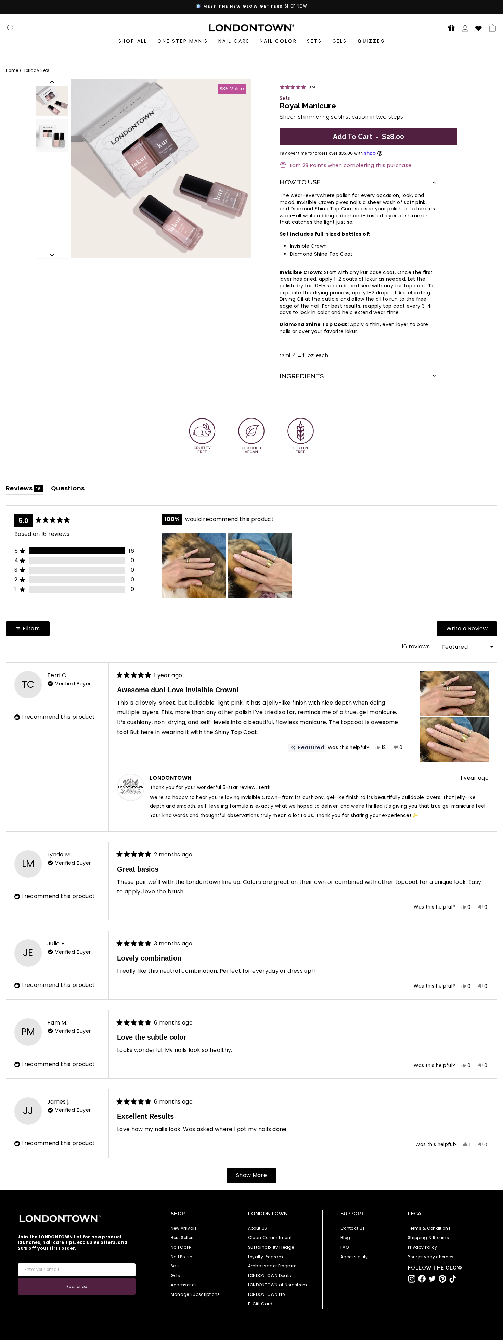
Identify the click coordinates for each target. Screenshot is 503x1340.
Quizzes (371, 41)
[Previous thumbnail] (52, 82)
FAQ (344, 1247)
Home (12, 70)
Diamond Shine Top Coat (321, 253)
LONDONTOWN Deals (269, 1275)
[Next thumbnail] (52, 255)
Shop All (132, 41)
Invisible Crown (308, 246)
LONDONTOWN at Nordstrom (277, 1285)
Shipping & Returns (428, 1237)
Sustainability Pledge (271, 1247)
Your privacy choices (430, 1257)
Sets (314, 41)
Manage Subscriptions (195, 1294)
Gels (339, 41)
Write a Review (471, 630)
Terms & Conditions (429, 1228)
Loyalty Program (265, 1257)
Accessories (184, 1285)
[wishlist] (478, 27)
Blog (345, 1237)
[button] (449, 28)
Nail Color (278, 41)
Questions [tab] (68, 489)
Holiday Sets (36, 70)
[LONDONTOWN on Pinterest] (442, 1279)
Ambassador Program (272, 1266)
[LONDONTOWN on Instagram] (411, 1279)
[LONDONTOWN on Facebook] (422, 1279)
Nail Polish (182, 1257)
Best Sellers (183, 1237)
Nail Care (233, 41)
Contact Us (352, 1228)
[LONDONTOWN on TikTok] (452, 1279)
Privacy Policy (422, 1247)
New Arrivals (184, 1228)
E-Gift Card (260, 1304)
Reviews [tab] (24, 489)
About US (257, 1228)
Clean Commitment (270, 1237)
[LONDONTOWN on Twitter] (432, 1279)
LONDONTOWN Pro (266, 1294)
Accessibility (354, 1257)
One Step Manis (182, 41)
